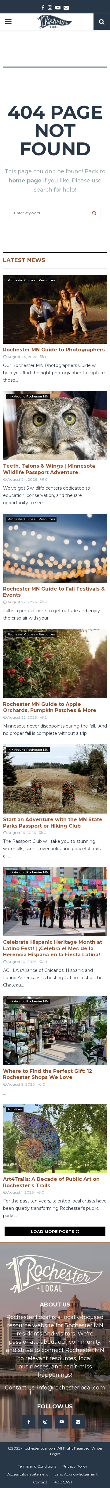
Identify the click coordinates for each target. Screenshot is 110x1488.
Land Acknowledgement (76, 1474)
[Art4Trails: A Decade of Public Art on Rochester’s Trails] (55, 1138)
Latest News (24, 260)
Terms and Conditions (37, 1466)
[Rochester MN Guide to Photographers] (55, 309)
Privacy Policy (74, 1466)
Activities (15, 1109)
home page (25, 180)
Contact (40, 1482)
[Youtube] (61, 1422)
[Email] (78, 1422)
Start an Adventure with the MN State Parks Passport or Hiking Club (52, 823)
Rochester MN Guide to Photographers (54, 350)
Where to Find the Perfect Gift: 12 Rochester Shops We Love (47, 1074)
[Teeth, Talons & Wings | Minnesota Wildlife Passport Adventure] (55, 425)
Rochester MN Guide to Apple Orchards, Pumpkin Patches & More (49, 707)
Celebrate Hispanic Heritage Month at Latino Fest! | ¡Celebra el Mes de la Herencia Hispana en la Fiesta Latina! (52, 948)
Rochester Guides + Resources (31, 280)
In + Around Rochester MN (28, 396)
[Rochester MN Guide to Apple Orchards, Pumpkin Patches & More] (55, 663)
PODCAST (62, 1482)
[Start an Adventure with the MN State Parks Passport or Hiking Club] (55, 779)
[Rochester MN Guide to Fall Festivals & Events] (55, 548)
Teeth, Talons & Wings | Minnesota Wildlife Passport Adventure (49, 469)
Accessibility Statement (27, 1474)
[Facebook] (28, 1422)
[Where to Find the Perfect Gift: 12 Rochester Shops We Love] (55, 1030)
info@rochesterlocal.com (71, 1387)
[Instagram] (45, 1422)
